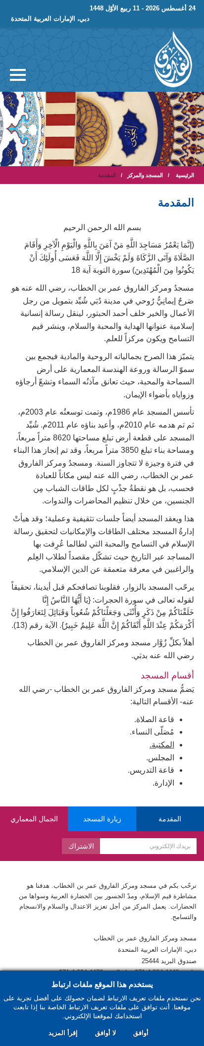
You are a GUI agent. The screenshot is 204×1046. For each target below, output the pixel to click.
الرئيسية (185, 175)
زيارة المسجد (102, 819)
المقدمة (169, 819)
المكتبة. (162, 744)
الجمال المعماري (34, 819)
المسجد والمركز (145, 175)
